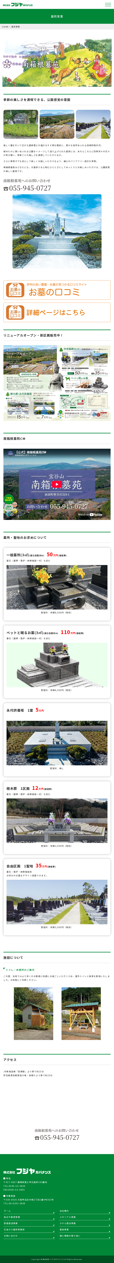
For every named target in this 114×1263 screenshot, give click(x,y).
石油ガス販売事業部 (14, 1229)
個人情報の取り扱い (70, 1235)
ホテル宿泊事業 (68, 1223)
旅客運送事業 (11, 1223)
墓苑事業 (64, 1229)
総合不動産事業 (12, 1217)
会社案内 (64, 1210)
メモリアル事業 (68, 1217)
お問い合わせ (11, 1235)
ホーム (7, 1210)
